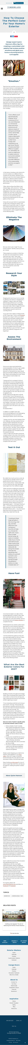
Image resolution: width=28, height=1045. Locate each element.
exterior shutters (19, 620)
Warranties (18, 1040)
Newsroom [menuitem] (14, 991)
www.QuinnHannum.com (9, 884)
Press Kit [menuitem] (14, 989)
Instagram (13, 886)
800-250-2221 (9, 3)
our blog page (14, 762)
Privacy (10, 1042)
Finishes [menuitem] (14, 956)
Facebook (5, 886)
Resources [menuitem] (14, 1008)
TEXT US (14, 1026)
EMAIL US (18, 1020)
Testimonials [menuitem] (14, 985)
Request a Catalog (19, 3)
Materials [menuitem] (14, 954)
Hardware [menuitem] (14, 960)
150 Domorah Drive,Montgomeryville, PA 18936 (14, 1032)
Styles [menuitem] (14, 952)
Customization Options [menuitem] (14, 958)
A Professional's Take (17, 895)
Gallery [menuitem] (14, 1004)
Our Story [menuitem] (14, 984)
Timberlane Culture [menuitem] (14, 987)
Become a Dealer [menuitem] (14, 974)
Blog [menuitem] (14, 1006)
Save (16, 36)
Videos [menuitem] (14, 1001)
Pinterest (22, 315)
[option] (14, 900)
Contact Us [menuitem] (14, 982)
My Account (15, 1042)
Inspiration (7, 895)
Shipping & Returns (11, 1040)
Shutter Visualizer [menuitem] (14, 1003)
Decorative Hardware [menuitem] (14, 973)
